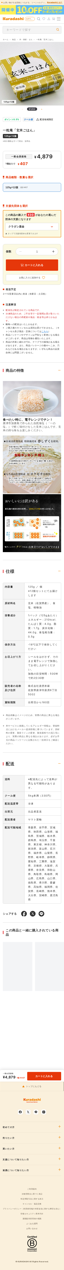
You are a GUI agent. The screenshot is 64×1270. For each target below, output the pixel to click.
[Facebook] (20, 1112)
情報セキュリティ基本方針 (32, 1214)
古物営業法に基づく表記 (32, 1194)
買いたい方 (9, 1149)
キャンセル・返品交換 (32, 1204)
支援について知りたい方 (16, 1159)
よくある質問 (32, 1223)
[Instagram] (43, 1112)
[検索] (38, 19)
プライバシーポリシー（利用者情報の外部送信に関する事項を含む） (32, 1209)
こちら (45, 331)
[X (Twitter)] (28, 1112)
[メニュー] (58, 19)
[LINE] (36, 1112)
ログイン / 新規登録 (30, 19)
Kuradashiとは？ (55, 2)
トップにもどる (34, 1086)
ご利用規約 (32, 1189)
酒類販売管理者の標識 (32, 1219)
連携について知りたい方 (16, 1170)
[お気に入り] (43, 18)
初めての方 (9, 1127)
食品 (14, 39)
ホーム (6, 39)
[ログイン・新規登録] (48, 18)
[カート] (53, 18)
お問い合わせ (32, 1228)
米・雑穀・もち (26, 39)
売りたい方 (9, 1138)
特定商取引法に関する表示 (32, 1199)
